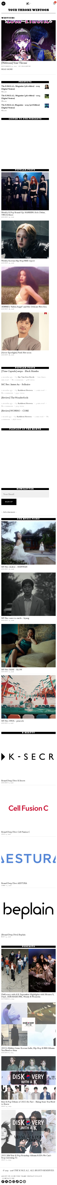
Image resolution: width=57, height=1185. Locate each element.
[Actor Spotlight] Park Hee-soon (16, 353)
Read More (7, 69)
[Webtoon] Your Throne (14, 63)
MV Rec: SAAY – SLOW (11, 670)
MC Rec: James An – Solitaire (15, 384)
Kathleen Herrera (25, 390)
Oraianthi (26, 66)
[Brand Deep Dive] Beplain (13, 935)
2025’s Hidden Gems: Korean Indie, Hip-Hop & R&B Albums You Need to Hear (28, 1049)
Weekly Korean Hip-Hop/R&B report (18, 261)
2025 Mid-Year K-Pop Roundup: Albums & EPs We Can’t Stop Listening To (26, 1157)
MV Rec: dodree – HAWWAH (14, 567)
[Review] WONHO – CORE (15, 411)
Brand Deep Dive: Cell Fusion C (15, 832)
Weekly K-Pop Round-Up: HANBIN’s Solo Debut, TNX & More (23, 214)
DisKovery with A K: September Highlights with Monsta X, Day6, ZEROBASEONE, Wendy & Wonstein (27, 996)
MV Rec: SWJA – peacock (12, 721)
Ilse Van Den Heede (26, 377)
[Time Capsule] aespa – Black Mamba (20, 371)
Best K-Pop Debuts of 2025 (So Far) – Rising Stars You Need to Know (28, 1103)
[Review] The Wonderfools (14, 398)
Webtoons (8, 18)
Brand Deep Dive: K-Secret (13, 781)
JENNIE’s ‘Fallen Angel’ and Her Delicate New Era (24, 307)
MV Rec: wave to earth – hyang (15, 618)
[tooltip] (3, 1181)
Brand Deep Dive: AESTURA (14, 883)
